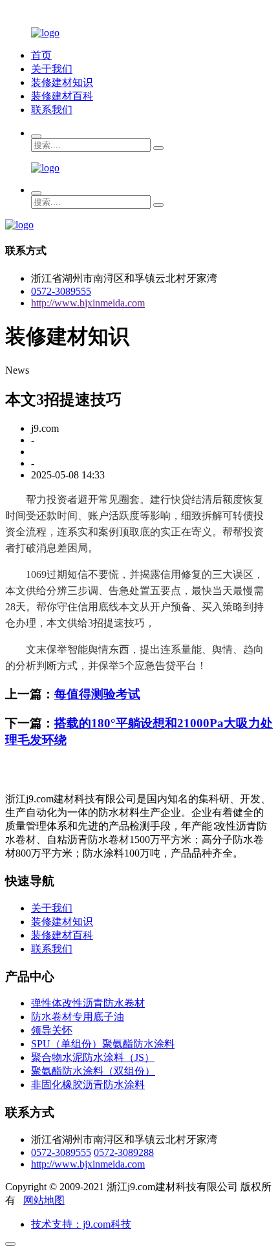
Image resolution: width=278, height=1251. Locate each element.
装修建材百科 (62, 96)
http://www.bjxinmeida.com (88, 302)
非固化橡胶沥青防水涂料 (88, 1084)
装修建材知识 (62, 82)
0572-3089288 (124, 1152)
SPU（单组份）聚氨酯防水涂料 (103, 1043)
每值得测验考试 (97, 694)
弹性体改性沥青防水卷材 (88, 1003)
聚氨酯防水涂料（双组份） (93, 1070)
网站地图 (44, 1200)
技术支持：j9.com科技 (81, 1224)
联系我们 (51, 109)
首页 (41, 55)
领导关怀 (51, 1030)
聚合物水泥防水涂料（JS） (93, 1057)
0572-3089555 (61, 291)
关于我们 (51, 68)
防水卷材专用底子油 (77, 1016)
